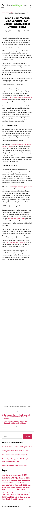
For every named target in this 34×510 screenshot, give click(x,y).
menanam (26, 487)
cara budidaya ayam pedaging (16, 242)
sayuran (5, 494)
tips (21, 497)
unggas (29, 406)
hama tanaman (26, 482)
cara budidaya (12, 480)
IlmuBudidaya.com (13, 506)
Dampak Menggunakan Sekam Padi (14, 465)
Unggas (11, 12)
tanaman (22, 494)
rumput (29, 492)
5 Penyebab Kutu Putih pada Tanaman (15, 451)
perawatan (8, 490)
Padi (3, 490)
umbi (15, 499)
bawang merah (17, 475)
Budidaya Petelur (9, 406)
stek (11, 494)
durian (14, 482)
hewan (8, 485)
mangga (8, 487)
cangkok (4, 480)
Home (3, 12)
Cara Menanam (23, 480)
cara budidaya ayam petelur (16, 218)
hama (20, 482)
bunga (14, 477)
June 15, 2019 (24, 31)
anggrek (3, 475)
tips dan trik (7, 499)
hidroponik (17, 485)
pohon (14, 490)
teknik (17, 497)
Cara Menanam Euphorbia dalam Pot (15, 455)
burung (22, 478)
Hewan (7, 12)
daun (11, 482)
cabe (28, 478)
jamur (4, 487)
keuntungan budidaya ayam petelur (21, 187)
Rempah (24, 492)
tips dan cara (27, 497)
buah (24, 475)
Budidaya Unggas (20, 406)
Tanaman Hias (8, 497)
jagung (29, 485)
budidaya (6, 478)
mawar (13, 487)
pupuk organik (6, 492)
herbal (3, 485)
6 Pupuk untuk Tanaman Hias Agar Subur (16, 447)
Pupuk (21, 489)
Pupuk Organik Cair (16, 492)
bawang (9, 475)
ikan (25, 485)
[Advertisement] (17, 332)
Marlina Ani (12, 31)
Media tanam (19, 487)
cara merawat (5, 482)
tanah (15, 494)
